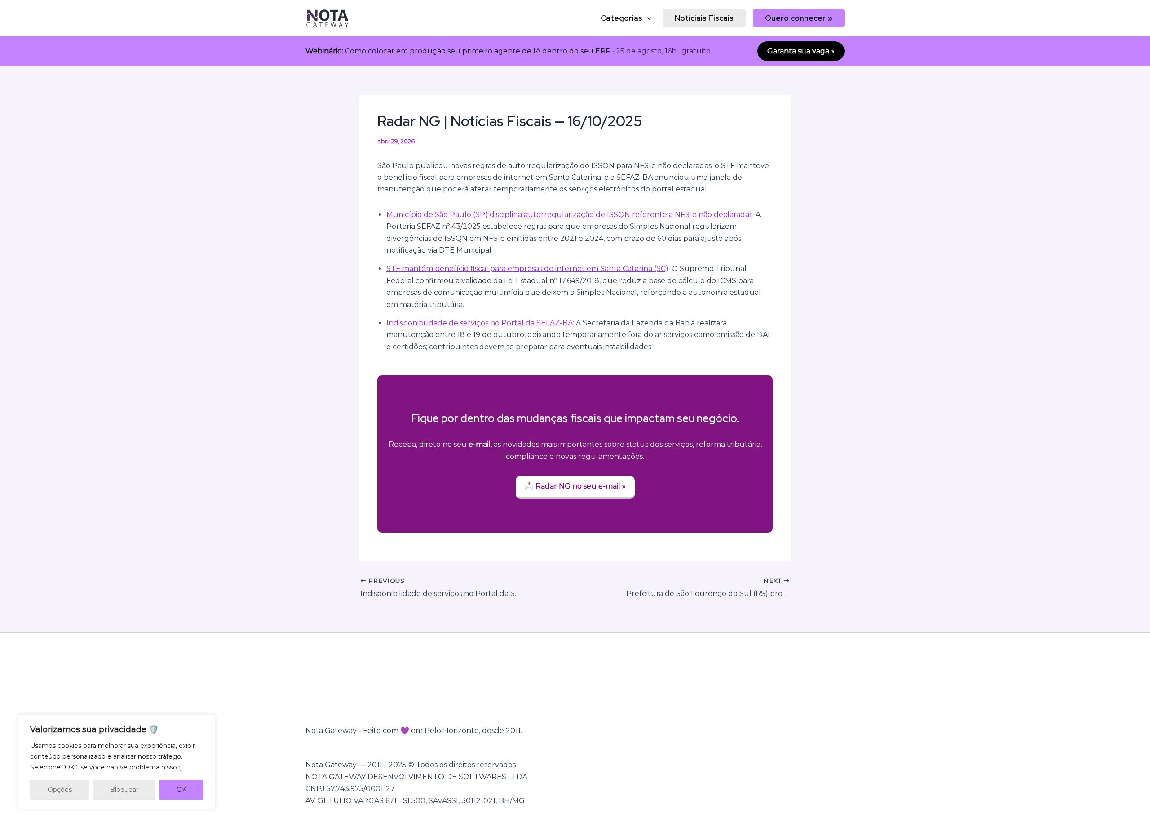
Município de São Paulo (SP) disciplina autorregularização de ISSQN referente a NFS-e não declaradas (569, 214)
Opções (60, 790)
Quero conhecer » (798, 17)
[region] (117, 762)
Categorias (621, 18)
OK (181, 790)
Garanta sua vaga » (801, 51)
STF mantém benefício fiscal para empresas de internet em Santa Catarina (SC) (527, 268)
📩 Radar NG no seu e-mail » (575, 486)
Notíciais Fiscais (704, 17)
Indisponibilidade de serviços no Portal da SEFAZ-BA (479, 323)
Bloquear (124, 790)
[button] (646, 18)
